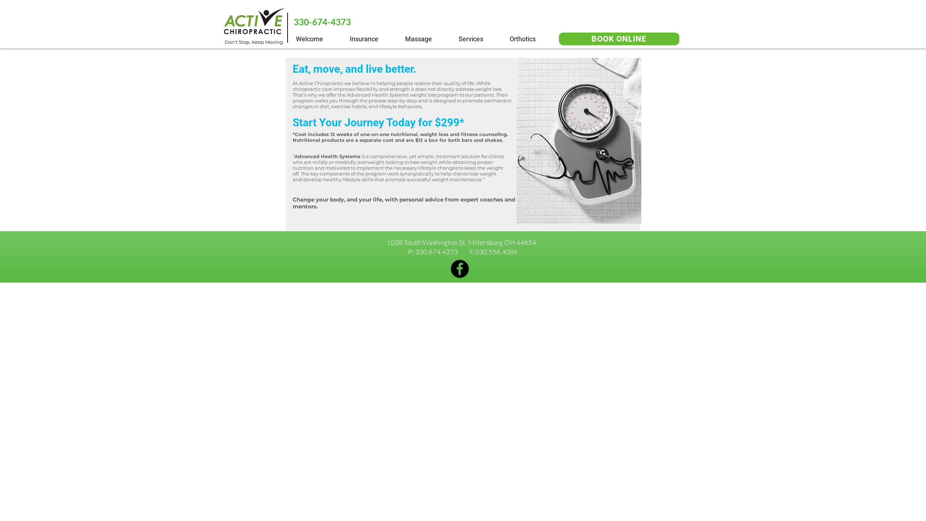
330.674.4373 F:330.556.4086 (466, 251)
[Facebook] (460, 269)
